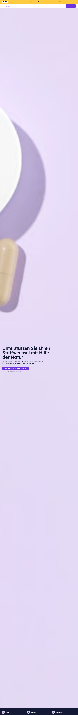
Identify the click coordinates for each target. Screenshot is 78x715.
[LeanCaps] (6, 6)
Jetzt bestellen (71, 6)
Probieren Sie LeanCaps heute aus (14, 368)
